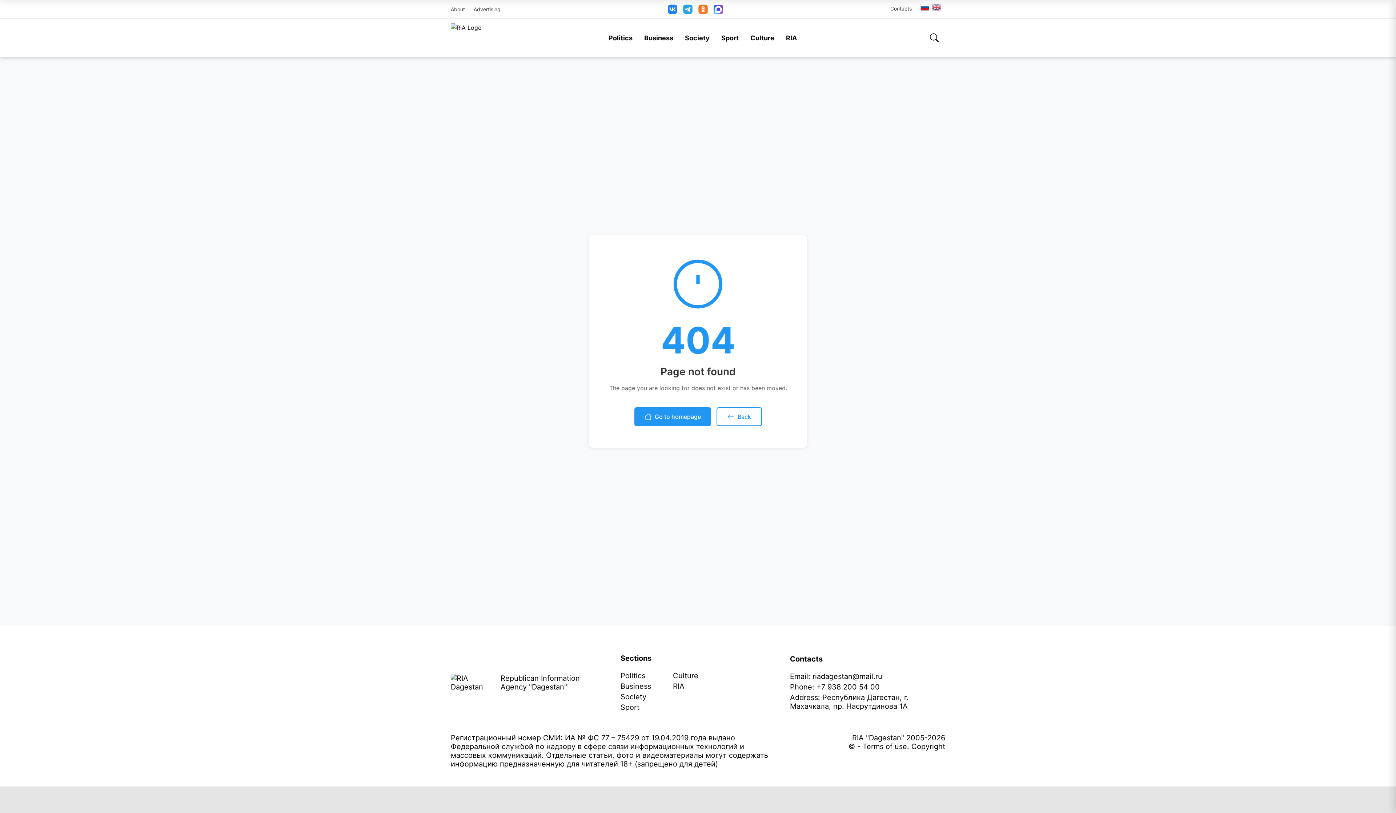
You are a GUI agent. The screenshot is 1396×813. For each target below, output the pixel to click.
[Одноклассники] (703, 9)
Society (697, 38)
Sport (730, 38)
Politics (621, 38)
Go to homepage (678, 416)
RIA (791, 38)
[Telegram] (688, 9)
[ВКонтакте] (672, 9)
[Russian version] (924, 7)
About (458, 9)
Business (658, 38)
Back (744, 416)
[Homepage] (466, 37)
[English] (937, 7)
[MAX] (718, 9)
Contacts (901, 8)
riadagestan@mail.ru (847, 676)
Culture (762, 38)
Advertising (487, 9)
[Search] (934, 38)
